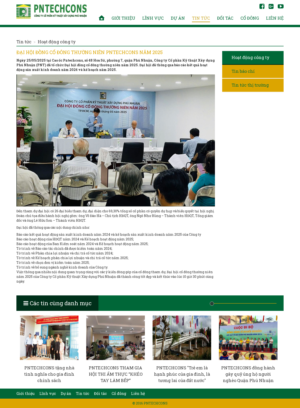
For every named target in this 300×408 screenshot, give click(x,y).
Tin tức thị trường (250, 85)
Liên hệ (275, 18)
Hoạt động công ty (57, 41)
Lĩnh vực (153, 18)
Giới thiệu (123, 18)
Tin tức (201, 18)
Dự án (178, 18)
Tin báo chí (243, 71)
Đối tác (225, 18)
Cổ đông (249, 18)
